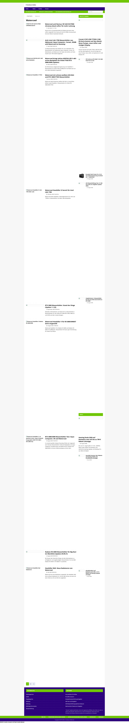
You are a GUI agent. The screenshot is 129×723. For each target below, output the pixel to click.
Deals (81, 414)
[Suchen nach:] (95, 11)
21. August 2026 (90, 178)
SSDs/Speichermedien (31, 706)
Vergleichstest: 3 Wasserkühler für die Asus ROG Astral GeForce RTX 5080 (94, 300)
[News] (35, 29)
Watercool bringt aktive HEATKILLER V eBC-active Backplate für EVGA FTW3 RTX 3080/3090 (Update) (61, 60)
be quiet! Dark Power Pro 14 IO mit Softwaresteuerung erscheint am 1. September (94, 176)
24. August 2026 (90, 62)
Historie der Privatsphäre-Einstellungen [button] (77, 717)
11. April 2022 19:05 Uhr (51, 46)
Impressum (101, 717)
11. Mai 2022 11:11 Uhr (51, 28)
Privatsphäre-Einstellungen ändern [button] (56, 717)
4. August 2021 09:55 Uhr (52, 556)
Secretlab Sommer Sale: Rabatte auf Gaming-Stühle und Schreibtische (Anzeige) (94, 457)
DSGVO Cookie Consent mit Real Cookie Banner (12, 722)
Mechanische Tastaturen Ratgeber (73, 706)
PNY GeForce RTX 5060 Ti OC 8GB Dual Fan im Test (94, 59)
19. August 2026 (90, 302)
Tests (27, 8)
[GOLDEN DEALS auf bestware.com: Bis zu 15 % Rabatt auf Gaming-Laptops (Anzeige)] (82, 626)
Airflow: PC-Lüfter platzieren (46, 11)
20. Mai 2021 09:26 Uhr (51, 572)
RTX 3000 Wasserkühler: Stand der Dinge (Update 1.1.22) (60, 306)
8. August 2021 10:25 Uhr (52, 440)
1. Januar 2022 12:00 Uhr (52, 79)
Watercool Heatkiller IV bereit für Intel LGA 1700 (59, 191)
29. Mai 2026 (89, 576)
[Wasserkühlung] (35, 46)
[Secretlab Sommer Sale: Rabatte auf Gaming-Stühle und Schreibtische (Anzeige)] (82, 511)
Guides (40, 8)
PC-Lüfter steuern (69, 696)
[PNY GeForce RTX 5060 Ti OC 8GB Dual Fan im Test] (82, 115)
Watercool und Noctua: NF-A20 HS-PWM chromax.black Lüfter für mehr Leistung (60, 25)
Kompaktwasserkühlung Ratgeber (73, 699)
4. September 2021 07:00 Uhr (53, 309)
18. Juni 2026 (89, 459)
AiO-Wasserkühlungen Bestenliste (63, 11)
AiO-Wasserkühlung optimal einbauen (74, 703)
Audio (27, 696)
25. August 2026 (83, 47)
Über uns (43, 717)
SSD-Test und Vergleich (71, 701)
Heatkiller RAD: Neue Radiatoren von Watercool (58, 569)
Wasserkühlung (30, 708)
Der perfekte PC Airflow (71, 694)
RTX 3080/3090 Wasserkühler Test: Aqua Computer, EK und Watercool (59, 438)
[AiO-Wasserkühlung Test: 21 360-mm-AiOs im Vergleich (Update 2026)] (82, 238)
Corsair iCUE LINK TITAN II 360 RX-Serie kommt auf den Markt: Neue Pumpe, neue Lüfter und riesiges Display (90, 42)
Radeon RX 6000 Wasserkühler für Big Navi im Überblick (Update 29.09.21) (60, 553)
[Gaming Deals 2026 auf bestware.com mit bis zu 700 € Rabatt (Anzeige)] (91, 426)
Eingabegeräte (29, 699)
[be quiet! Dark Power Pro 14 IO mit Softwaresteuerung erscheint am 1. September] (82, 176)
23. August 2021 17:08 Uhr (52, 325)
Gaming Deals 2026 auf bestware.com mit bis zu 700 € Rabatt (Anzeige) (90, 439)
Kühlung (28, 703)
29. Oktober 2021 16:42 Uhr (52, 194)
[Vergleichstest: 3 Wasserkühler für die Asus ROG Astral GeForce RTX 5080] (82, 354)
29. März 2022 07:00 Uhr (51, 64)
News (34, 8)
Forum (47, 8)
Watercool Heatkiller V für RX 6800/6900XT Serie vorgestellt (60, 323)
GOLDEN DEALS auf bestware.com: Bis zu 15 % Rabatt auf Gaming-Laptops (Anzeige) (93, 572)
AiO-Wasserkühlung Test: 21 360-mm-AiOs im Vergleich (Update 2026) (94, 184)
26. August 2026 (83, 443)
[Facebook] (103, 1)
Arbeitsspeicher (30, 694)
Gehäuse (28, 701)
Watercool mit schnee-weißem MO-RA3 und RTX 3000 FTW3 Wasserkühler (59, 76)
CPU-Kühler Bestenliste (31, 11)
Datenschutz (93, 717)
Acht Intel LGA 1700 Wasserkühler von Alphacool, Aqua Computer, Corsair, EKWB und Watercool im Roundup (60, 42)
